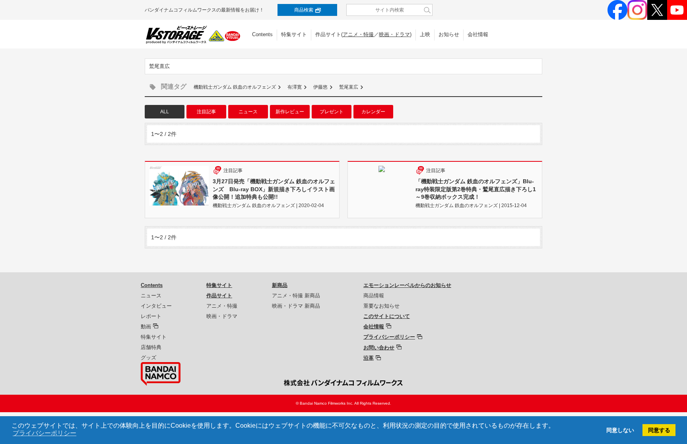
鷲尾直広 (348, 87)
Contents (262, 34)
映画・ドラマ (394, 34)
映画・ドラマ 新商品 (296, 306)
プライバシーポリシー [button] (44, 433)
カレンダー (373, 111)
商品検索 (303, 10)
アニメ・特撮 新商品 (296, 296)
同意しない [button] (620, 430)
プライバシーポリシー (389, 337)
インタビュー (156, 306)
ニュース (248, 111)
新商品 (279, 285)
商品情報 (373, 296)
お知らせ (449, 34)
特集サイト (294, 34)
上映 (425, 34)
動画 (146, 327)
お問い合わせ (378, 348)
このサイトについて (386, 316)
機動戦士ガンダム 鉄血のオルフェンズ (235, 87)
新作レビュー (290, 111)
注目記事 (206, 111)
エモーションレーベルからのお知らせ (407, 285)
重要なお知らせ (381, 306)
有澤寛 (294, 87)
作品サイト (219, 296)
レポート (151, 316)
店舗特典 (151, 347)
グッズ (148, 358)
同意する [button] (659, 430)
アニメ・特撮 (358, 34)
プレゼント (332, 111)
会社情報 (478, 34)
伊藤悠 (320, 87)
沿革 (368, 358)
